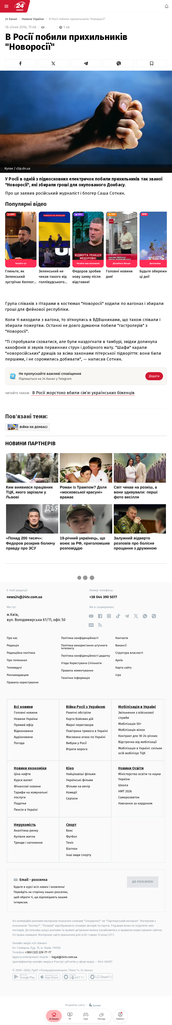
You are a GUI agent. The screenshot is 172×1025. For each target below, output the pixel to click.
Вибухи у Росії (76, 743)
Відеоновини (23, 731)
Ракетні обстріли (78, 713)
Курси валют (23, 780)
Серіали (72, 798)
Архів (119, 660)
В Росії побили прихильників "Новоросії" (77, 19)
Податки (20, 804)
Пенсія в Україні (26, 810)
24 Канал (11, 19)
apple (49, 977)
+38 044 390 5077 (103, 597)
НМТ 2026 (125, 791)
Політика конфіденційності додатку (85, 655)
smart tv (74, 977)
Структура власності (129, 652)
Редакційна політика (21, 652)
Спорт (71, 825)
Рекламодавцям (17, 675)
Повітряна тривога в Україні (87, 731)
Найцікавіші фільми (81, 774)
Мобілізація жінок (131, 730)
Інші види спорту (78, 855)
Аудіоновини (23, 737)
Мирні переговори (79, 725)
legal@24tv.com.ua (64, 957)
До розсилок (142, 882)
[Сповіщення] (166, 6)
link (91, 616)
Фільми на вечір (78, 786)
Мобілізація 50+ (129, 724)
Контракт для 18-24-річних (137, 736)
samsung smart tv (101, 977)
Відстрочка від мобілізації (137, 742)
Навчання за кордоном (135, 804)
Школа (123, 785)
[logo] (19, 6)
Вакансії (121, 645)
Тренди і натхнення (28, 843)
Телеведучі (14, 667)
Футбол (71, 836)
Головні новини (25, 713)
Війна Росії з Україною (85, 707)
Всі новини (23, 707)
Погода (19, 743)
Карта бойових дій (79, 719)
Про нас (12, 638)
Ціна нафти (22, 774)
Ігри (118, 675)
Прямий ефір (23, 725)
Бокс (69, 830)
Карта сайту (123, 667)
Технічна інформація (75, 678)
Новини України (33, 19)
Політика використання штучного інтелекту (84, 647)
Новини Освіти (131, 768)
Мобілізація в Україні (137, 707)
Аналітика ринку (26, 830)
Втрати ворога (76, 749)
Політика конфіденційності (80, 638)
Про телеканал (17, 660)
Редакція (13, 645)
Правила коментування (77, 670)
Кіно (70, 768)
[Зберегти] (152, 63)
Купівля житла (24, 836)
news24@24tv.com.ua (24, 597)
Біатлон (71, 849)
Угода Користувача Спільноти (81, 663)
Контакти (121, 638)
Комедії (71, 792)
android (24, 977)
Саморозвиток (129, 797)
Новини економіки (30, 768)
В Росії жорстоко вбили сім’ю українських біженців (83, 392)
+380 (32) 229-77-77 (38, 952)
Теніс (70, 843)
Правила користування (23, 682)
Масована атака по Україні (85, 737)
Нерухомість (25, 825)
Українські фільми (79, 780)
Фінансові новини (27, 786)
